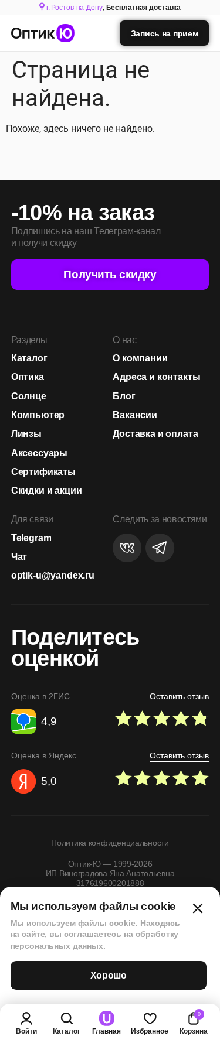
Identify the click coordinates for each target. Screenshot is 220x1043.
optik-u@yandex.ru (52, 575)
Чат (19, 556)
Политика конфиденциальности (109, 842)
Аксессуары (39, 452)
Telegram (31, 537)
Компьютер (38, 414)
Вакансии (135, 414)
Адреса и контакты (156, 376)
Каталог (29, 358)
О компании (140, 358)
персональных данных (57, 945)
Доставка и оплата (155, 433)
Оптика (27, 376)
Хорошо (108, 975)
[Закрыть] (197, 908)
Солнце (28, 396)
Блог (124, 396)
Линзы (26, 433)
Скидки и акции (46, 490)
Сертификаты (43, 471)
